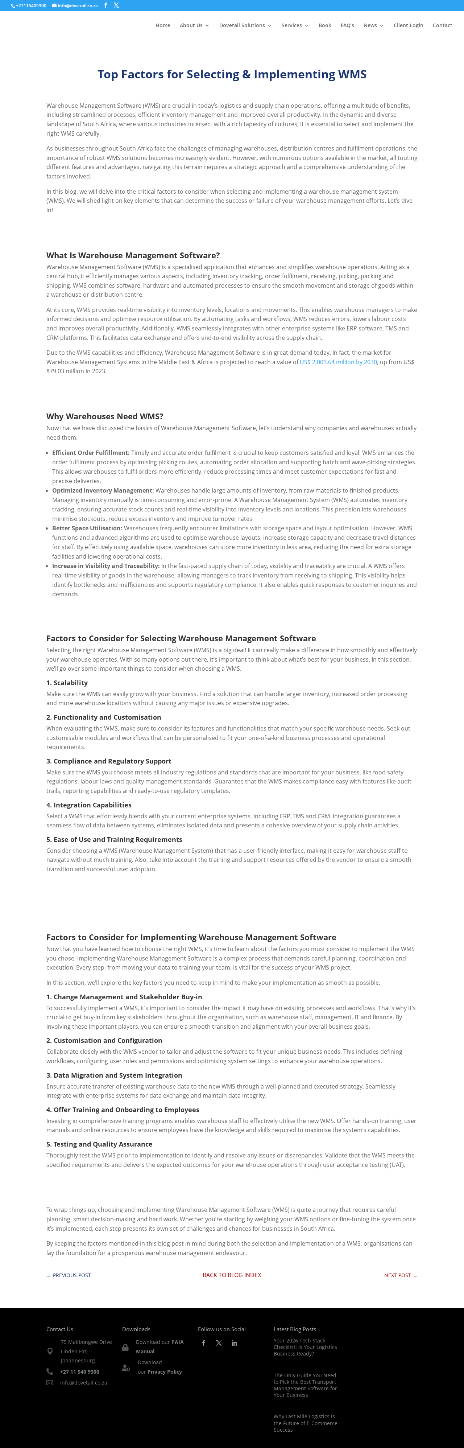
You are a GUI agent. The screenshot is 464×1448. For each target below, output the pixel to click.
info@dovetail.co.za (83, 1382)
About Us (191, 26)
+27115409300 (31, 6)
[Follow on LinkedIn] (234, 1343)
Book (325, 26)
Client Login (408, 26)
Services (292, 26)
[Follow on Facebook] (204, 1343)
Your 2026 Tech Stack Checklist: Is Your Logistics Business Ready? (305, 1347)
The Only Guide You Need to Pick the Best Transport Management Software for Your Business (305, 1385)
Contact (442, 26)
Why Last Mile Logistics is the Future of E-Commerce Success (305, 1423)
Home (163, 26)
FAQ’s (347, 26)
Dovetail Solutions (242, 26)
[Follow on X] (219, 1343)
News (370, 26)
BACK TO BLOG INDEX (232, 1275)
